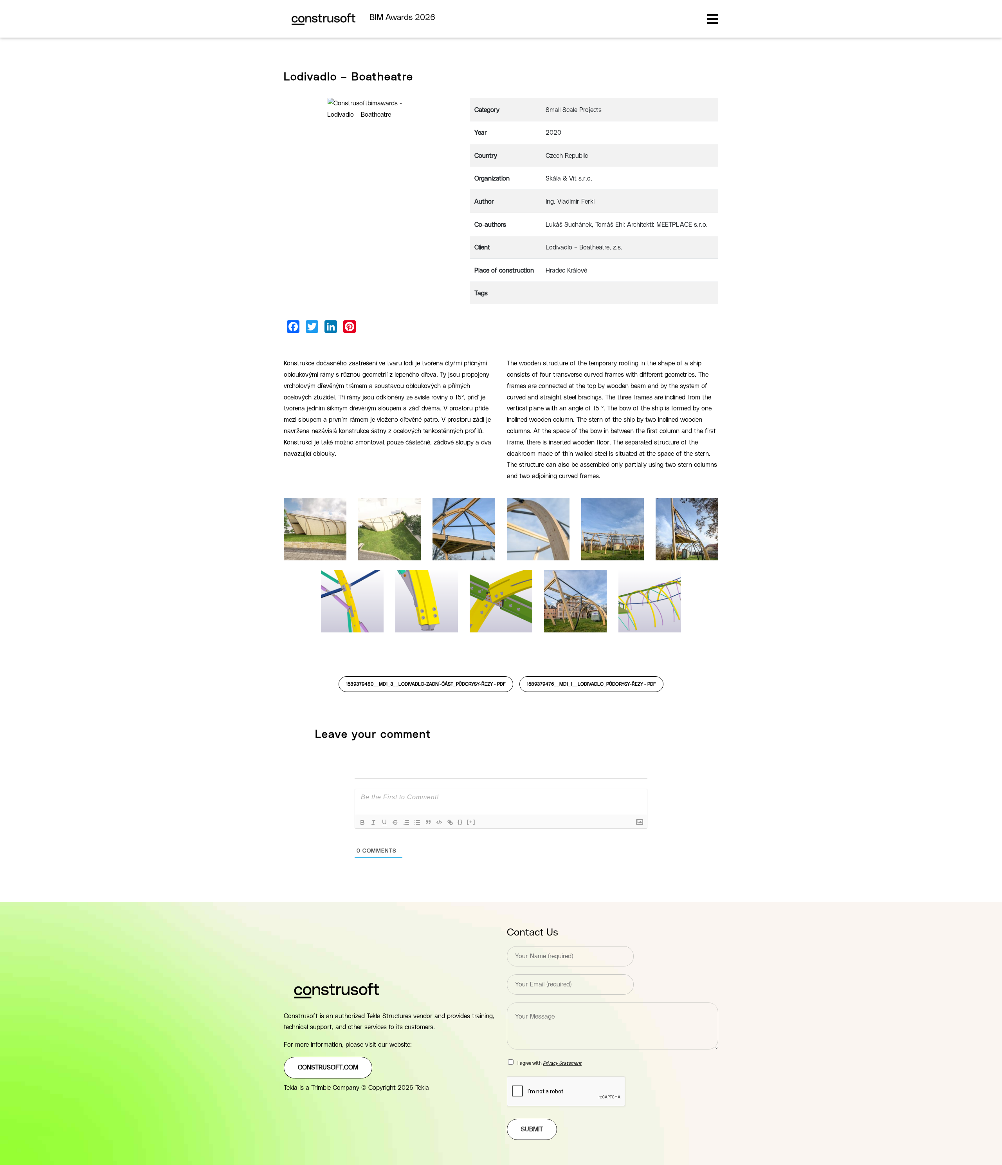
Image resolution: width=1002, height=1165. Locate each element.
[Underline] (384, 822)
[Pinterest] (349, 326)
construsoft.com (328, 1067)
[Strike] (395, 822)
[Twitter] (312, 326)
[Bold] (362, 822)
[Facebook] (293, 326)
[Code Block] (439, 822)
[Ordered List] (406, 822)
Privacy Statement (562, 1063)
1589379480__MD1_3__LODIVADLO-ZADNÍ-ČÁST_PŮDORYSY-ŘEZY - (426, 684)
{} (460, 822)
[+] (471, 822)
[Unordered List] (417, 822)
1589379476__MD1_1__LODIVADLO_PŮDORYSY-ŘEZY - (591, 684)
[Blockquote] (428, 822)
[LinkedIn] (331, 326)
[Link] (450, 822)
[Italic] (373, 822)
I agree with (549, 1063)
